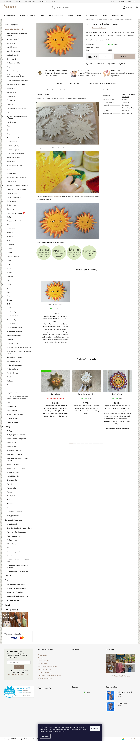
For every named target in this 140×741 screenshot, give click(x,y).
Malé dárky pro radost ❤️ (16, 213)
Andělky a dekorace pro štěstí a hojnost (18, 34)
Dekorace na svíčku (13, 39)
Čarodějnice (11, 229)
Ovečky (9, 272)
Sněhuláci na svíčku (13, 63)
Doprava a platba (30, 1)
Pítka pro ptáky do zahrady (16, 532)
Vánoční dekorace (13, 373)
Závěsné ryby (11, 205)
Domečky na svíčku (13, 51)
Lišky (8, 112)
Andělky (9, 308)
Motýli (9, 268)
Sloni (8, 292)
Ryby (8, 130)
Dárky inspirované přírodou (16, 435)
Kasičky (9, 304)
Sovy (8, 296)
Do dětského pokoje (14, 336)
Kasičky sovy (11, 324)
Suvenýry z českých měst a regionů (19, 347)
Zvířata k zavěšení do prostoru (17, 439)
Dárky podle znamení (14, 455)
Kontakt (18, 1)
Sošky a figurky (12, 540)
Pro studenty (11, 496)
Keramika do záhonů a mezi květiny (19, 528)
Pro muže (10, 492)
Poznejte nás (7, 1)
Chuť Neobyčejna (12, 600)
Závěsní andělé (12, 193)
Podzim (9, 377)
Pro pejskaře (11, 162)
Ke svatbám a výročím (14, 512)
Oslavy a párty (11, 609)
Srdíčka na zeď (11, 173)
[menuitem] (9, 15)
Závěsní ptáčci (11, 201)
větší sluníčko (56, 197)
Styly (7, 580)
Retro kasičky (11, 320)
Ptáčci (9, 284)
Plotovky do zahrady (14, 536)
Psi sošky (10, 104)
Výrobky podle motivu (14, 221)
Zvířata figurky (11, 447)
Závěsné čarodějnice (14, 197)
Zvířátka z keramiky (13, 257)
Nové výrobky (11, 24)
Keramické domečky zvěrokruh (17, 81)
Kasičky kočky (11, 312)
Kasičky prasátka (12, 316)
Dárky (7, 426)
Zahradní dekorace (13, 520)
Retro (9, 241)
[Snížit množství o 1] (100, 56)
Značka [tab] (101, 83)
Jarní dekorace (12, 406)
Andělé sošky (11, 93)
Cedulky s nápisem (13, 150)
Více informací (60, 731)
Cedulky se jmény (13, 146)
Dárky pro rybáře (13, 516)
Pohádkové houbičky (14, 418)
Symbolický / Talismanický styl (17, 596)
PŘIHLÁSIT (19, 667)
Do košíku (124, 57)
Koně (8, 264)
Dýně (8, 385)
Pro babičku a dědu (13, 476)
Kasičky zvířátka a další (14, 328)
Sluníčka (9, 169)
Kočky (9, 260)
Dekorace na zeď (13, 138)
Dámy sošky (11, 89)
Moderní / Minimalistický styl (17, 588)
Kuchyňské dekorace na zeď (16, 154)
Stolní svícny (11, 43)
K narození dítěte (13, 472)
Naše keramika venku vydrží (47, 667)
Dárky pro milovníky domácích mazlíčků (17, 459)
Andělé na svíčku (12, 47)
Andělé (8, 575)
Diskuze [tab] (74, 83)
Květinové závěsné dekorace (16, 189)
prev (38, 406)
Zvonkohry (10, 209)
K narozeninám (12, 480)
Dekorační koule (12, 71)
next (134, 406)
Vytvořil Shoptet (130, 739)
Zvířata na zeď (11, 443)
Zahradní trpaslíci (12, 544)
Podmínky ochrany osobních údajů (49, 675)
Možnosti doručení (92, 47)
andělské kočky (12, 422)
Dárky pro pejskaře (13, 464)
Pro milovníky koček (13, 158)
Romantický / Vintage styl (16, 584)
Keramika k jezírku (13, 556)
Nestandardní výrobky (14, 357)
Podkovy (10, 237)
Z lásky (9, 508)
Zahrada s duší (12, 524)
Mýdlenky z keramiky (14, 332)
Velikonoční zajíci (12, 369)
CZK (111, 1)
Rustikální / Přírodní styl (15, 592)
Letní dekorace (12, 410)
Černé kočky (11, 100)
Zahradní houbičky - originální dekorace (17, 566)
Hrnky (9, 217)
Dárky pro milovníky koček (16, 468)
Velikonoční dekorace (14, 365)
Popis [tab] (60, 83)
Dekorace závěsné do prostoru (17, 185)
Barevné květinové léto (15, 414)
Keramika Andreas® (14, 29)
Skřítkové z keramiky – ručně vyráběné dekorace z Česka (16, 76)
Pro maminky (11, 488)
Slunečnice (10, 245)
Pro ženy (10, 504)
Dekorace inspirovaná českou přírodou (17, 117)
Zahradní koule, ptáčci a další (16, 108)
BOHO (9, 225)
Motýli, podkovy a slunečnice (16, 165)
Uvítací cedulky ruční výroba (16, 177)
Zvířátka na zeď (12, 181)
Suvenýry (10, 340)
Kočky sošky (11, 96)
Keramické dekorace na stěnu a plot (18, 561)
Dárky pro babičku (13, 431)
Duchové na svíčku (13, 55)
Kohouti (9, 300)
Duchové (10, 381)
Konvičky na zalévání (14, 361)
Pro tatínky (10, 500)
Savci (8, 134)
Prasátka (10, 276)
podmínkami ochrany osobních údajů (19, 674)
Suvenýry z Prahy (12, 344)
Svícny (9, 548)
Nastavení (45, 736)
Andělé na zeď (12, 142)
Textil (7, 605)
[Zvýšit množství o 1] (110, 56)
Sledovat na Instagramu (122, 676)
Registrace (131, 1)
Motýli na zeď (11, 122)
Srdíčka (9, 252)
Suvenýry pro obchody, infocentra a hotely (19, 352)
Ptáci (8, 126)
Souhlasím (95, 728)
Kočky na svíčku (12, 59)
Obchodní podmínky (44, 672)
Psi (8, 280)
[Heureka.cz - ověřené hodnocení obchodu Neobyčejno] (19, 692)
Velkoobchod (43, 1)
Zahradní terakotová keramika (17, 571)
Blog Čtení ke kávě (44, 669)
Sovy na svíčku (12, 67)
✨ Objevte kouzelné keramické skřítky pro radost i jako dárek (17, 398)
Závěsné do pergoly (14, 552)
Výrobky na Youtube (45, 678)
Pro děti (9, 484)
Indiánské (10, 233)
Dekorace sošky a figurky (16, 85)
